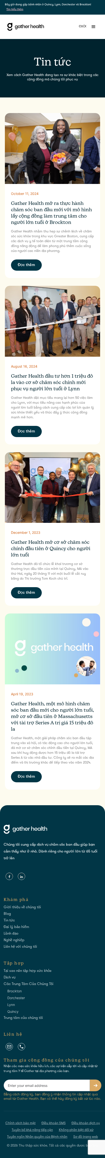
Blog (7, 914)
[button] (92, 26)
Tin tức (9, 920)
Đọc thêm (26, 265)
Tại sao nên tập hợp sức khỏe (28, 971)
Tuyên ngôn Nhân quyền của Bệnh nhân (37, 1137)
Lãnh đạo (11, 934)
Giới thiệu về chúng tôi (22, 907)
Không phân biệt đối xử (76, 1130)
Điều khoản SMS (54, 1123)
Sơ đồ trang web (85, 1137)
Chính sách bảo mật (20, 1123)
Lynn (11, 1005)
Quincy (13, 1011)
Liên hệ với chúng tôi (20, 947)
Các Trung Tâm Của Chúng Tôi (28, 984)
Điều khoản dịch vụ (86, 1123)
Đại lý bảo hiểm (16, 927)
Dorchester (16, 998)
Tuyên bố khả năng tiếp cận (32, 1130)
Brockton (14, 991)
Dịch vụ (9, 977)
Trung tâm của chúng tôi (23, 1018)
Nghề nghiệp (14, 940)
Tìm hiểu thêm (14, 9)
